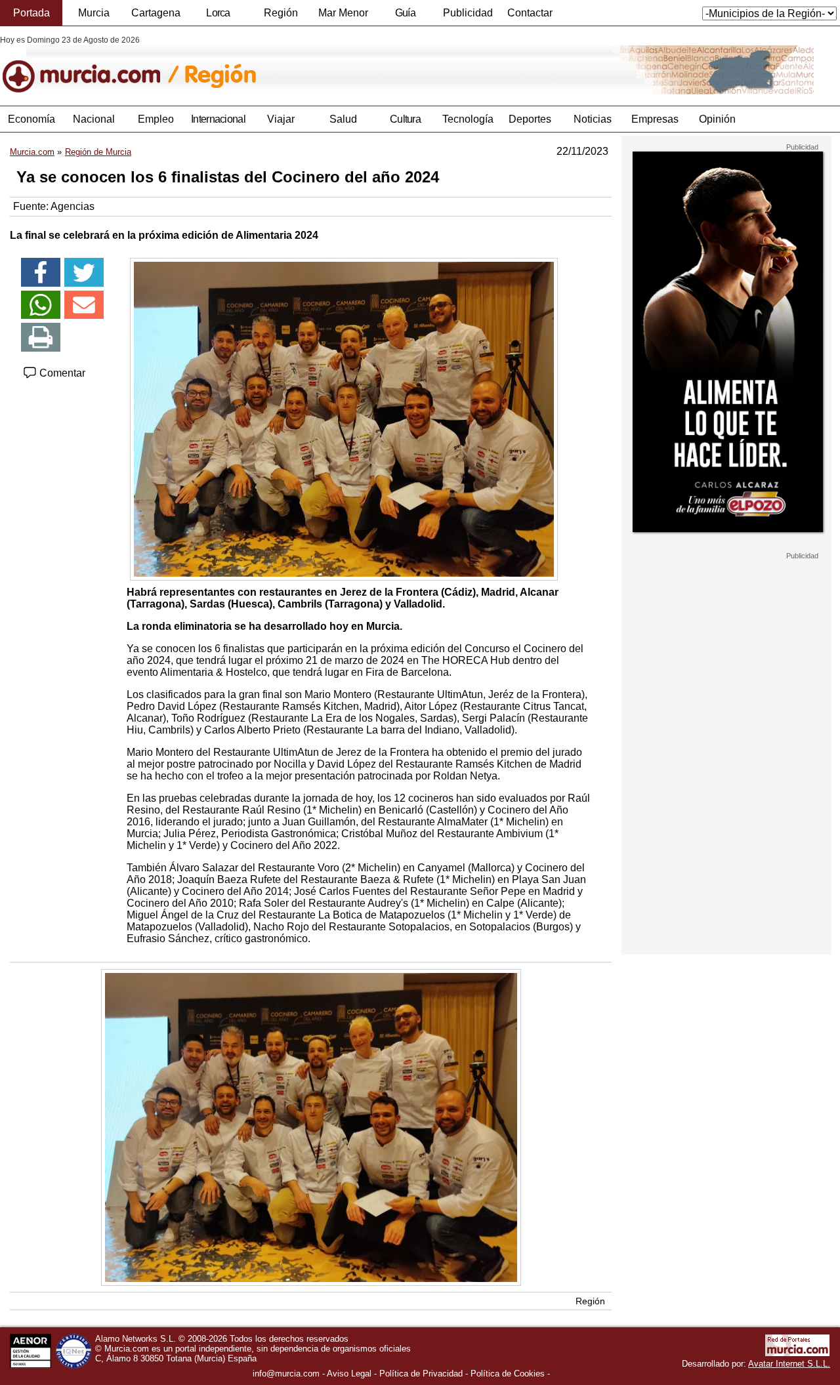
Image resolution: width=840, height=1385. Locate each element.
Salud (343, 119)
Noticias (593, 119)
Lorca (218, 12)
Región (281, 12)
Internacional (218, 119)
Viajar (281, 119)
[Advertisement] (726, 757)
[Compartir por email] (84, 305)
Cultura (405, 119)
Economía (31, 119)
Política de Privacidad (421, 1373)
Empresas (655, 119)
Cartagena (155, 12)
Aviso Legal (349, 1373)
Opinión (717, 119)
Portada (31, 12)
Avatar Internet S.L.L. (789, 1364)
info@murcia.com (286, 1373)
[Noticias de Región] (320, 65)
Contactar (530, 12)
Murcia (94, 12)
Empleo (156, 119)
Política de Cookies (508, 1373)
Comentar (61, 373)
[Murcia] (90, 65)
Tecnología (468, 119)
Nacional (94, 119)
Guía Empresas (405, 16)
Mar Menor (343, 12)
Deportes (530, 119)
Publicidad (468, 12)
